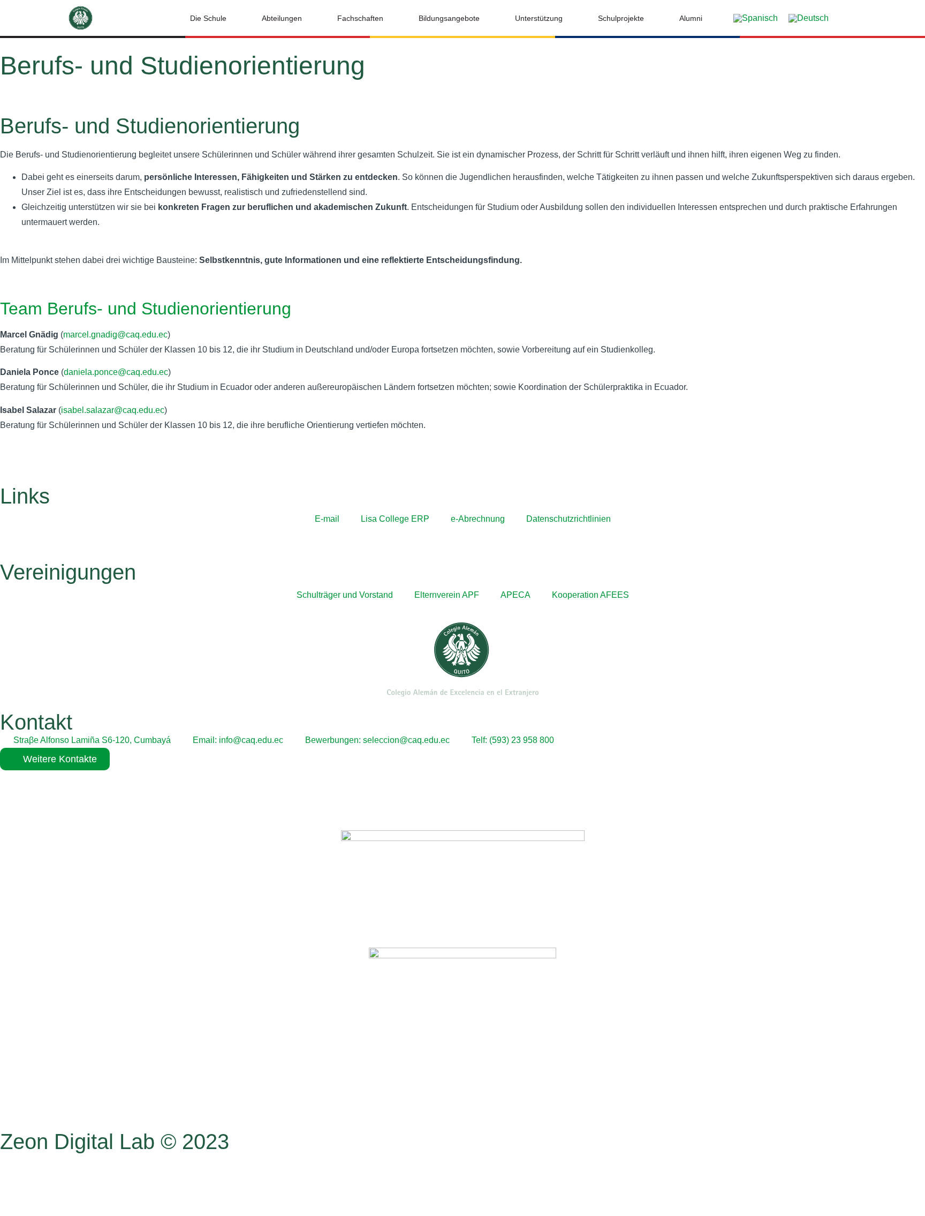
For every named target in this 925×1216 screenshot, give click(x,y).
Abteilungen (282, 18)
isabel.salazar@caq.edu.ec (112, 410)
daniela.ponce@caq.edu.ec (116, 372)
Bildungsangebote (449, 18)
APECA (515, 594)
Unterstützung (539, 18)
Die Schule (208, 18)
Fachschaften (360, 18)
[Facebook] (13, 1180)
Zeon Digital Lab (77, 1141)
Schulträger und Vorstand (345, 594)
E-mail (327, 518)
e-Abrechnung (478, 518)
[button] (857, 18)
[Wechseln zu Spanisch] (755, 18)
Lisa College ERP (395, 518)
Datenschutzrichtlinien (568, 518)
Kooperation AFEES (590, 594)
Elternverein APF (446, 594)
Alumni (690, 18)
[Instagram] (42, 1180)
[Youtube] (71, 1180)
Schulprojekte (621, 18)
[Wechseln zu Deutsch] (808, 18)
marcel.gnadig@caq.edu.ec (115, 334)
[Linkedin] (100, 1180)
